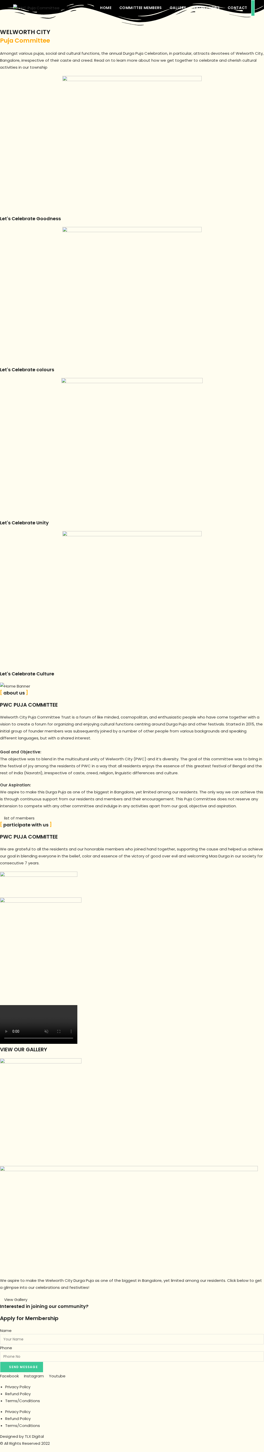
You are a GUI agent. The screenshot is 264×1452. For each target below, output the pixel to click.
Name (6, 1330)
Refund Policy (18, 1393)
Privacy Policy (17, 1387)
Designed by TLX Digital (22, 1436)
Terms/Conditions (22, 1400)
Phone (6, 1348)
